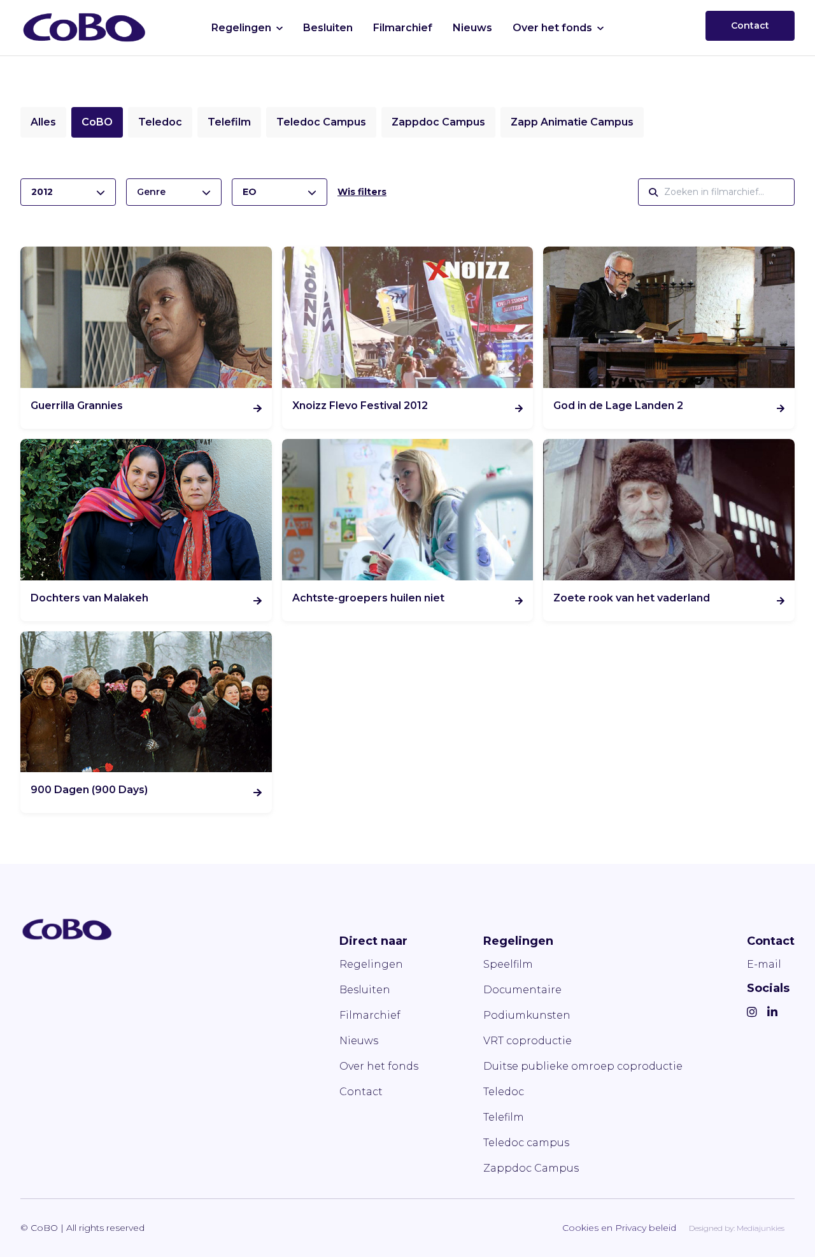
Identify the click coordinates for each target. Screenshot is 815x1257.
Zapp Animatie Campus (572, 122)
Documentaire (522, 990)
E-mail (764, 964)
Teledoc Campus (321, 122)
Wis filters (361, 192)
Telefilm (229, 122)
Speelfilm (508, 964)
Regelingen (241, 28)
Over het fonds (552, 28)
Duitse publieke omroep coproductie (583, 1066)
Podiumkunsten (526, 1015)
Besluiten (328, 28)
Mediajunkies (760, 1228)
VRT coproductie (527, 1041)
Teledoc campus (526, 1143)
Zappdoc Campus (438, 122)
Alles (43, 122)
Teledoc (160, 122)
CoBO (97, 122)
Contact (750, 25)
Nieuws (472, 28)
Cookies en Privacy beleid (619, 1227)
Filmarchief (402, 28)
